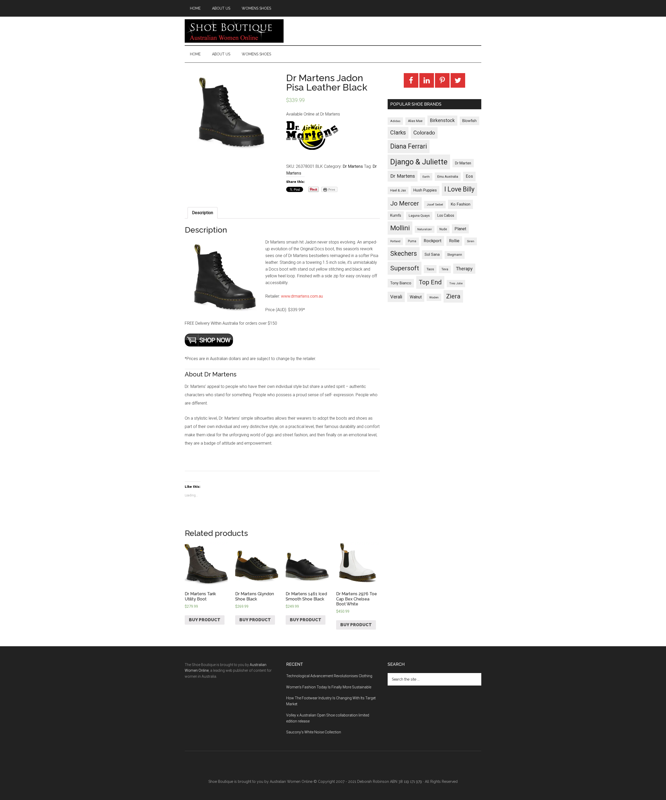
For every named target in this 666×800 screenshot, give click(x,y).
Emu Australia (447, 176)
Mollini (400, 228)
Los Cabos (445, 215)
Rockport (432, 240)
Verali (396, 297)
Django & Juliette (418, 161)
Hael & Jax (398, 190)
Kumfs (395, 215)
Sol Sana (432, 254)
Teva (444, 269)
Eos (469, 176)
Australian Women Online (291, 781)
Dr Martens (353, 166)
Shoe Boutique (234, 31)
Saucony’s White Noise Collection (313, 732)
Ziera (453, 296)
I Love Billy (459, 189)
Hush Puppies (425, 190)
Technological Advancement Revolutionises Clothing (329, 676)
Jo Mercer (404, 203)
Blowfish (469, 121)
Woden (434, 297)
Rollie (454, 240)
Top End (430, 282)
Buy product (204, 619)
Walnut (416, 297)
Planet (460, 228)
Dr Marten (463, 163)
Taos (430, 269)
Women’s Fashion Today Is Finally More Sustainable (328, 687)
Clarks (398, 132)
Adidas (395, 121)
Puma (412, 241)
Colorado (424, 133)
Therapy (464, 268)
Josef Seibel (435, 204)
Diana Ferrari (408, 146)
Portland (395, 241)
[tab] (202, 213)
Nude (443, 229)
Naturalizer (424, 229)
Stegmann (454, 255)
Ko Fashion (460, 204)
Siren (470, 241)
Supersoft (404, 268)
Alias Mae (415, 121)
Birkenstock (442, 120)
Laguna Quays (419, 215)
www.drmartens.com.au (302, 296)
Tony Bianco (400, 283)
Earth (426, 176)
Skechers (403, 253)
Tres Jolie (456, 283)
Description (202, 212)
